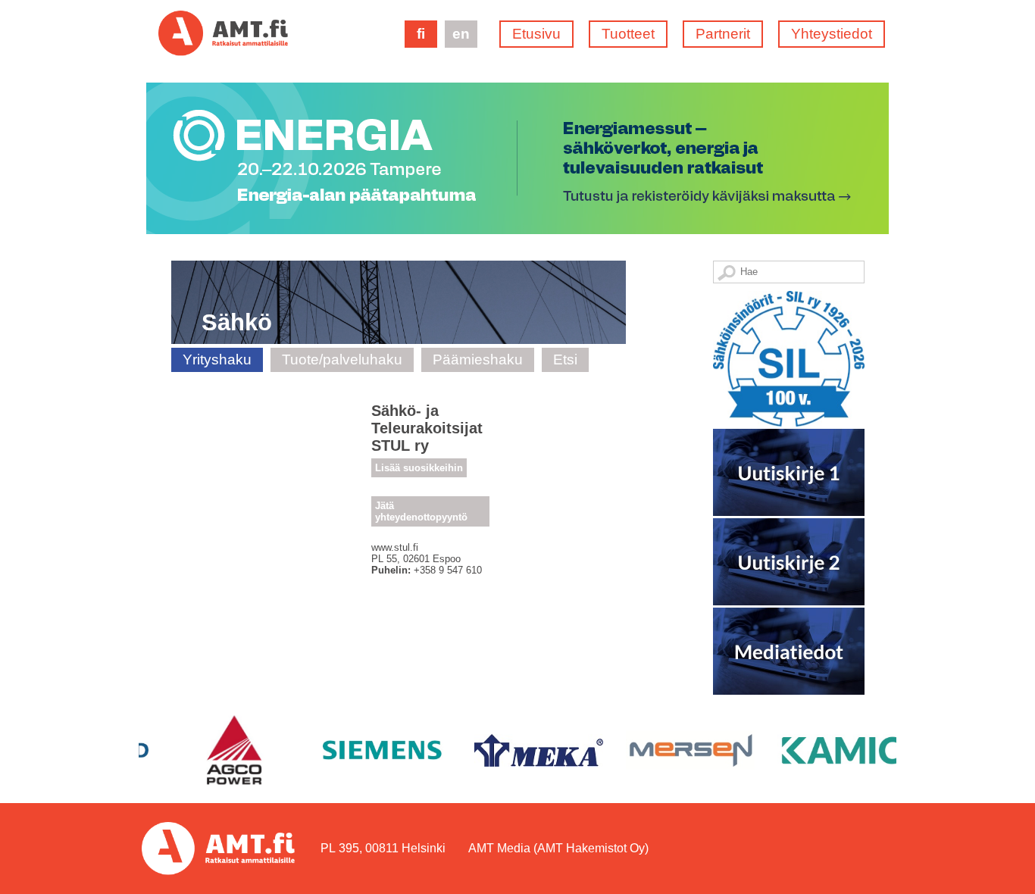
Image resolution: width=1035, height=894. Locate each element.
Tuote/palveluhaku (342, 359)
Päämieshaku (478, 359)
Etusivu (536, 34)
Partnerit (723, 34)
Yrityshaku (217, 359)
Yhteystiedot (831, 34)
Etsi (565, 359)
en (461, 34)
